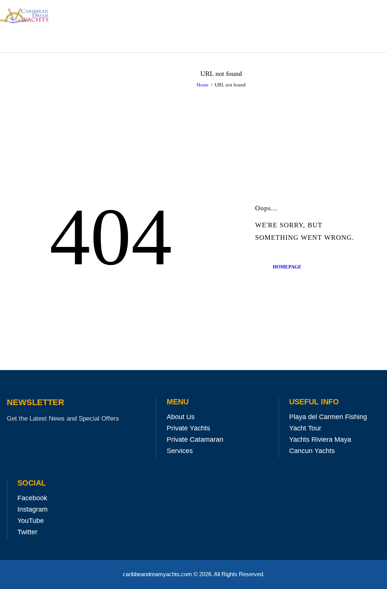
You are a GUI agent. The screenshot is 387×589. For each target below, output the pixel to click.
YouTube (30, 520)
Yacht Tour (305, 428)
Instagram (32, 509)
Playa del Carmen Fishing (328, 417)
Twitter (27, 532)
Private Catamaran (195, 439)
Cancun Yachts (312, 451)
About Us (181, 417)
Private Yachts (188, 428)
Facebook (32, 498)
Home (203, 85)
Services (180, 451)
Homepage (287, 267)
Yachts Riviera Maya (320, 439)
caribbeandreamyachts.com (158, 574)
